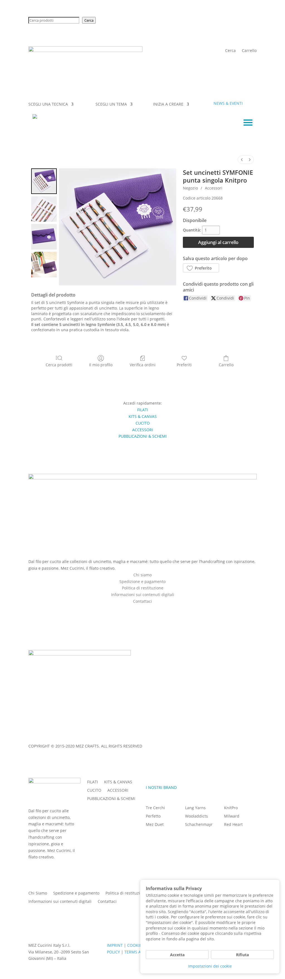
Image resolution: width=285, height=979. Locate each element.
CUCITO (94, 790)
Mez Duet (155, 825)
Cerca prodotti (59, 364)
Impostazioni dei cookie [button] (210, 966)
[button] (201, 267)
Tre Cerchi (155, 808)
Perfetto (153, 816)
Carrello (249, 51)
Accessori (213, 188)
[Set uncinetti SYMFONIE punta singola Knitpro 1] (44, 209)
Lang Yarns (195, 808)
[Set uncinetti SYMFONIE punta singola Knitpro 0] (44, 181)
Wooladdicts (196, 816)
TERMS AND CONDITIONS (128, 735)
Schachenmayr (199, 825)
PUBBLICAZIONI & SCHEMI (111, 799)
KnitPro (231, 808)
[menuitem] (242, 160)
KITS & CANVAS (118, 782)
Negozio (190, 188)
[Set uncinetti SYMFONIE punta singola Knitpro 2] (44, 237)
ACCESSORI (117, 790)
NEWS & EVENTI (228, 103)
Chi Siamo (37, 893)
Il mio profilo (100, 364)
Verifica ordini (143, 364)
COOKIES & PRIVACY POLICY (74, 735)
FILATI (92, 782)
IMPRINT (36, 735)
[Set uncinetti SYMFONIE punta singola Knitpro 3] (44, 264)
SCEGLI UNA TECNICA (48, 104)
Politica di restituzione (142, 588)
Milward (231, 816)
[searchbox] (53, 20)
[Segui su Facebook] (136, 609)
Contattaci (107, 902)
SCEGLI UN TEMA (111, 104)
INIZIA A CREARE (168, 104)
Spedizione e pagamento (142, 581)
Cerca (89, 20)
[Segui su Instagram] (148, 609)
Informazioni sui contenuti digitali (142, 594)
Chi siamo (142, 574)
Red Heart (233, 825)
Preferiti (184, 364)
